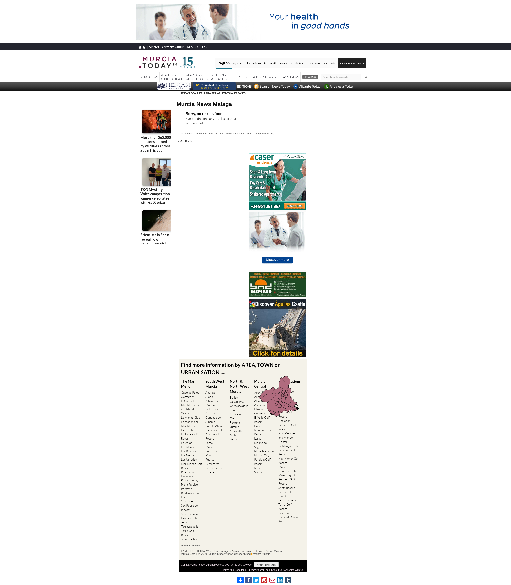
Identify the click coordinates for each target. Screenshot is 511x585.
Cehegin (235, 414)
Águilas (237, 63)
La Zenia (283, 513)
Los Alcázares (298, 63)
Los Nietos (187, 455)
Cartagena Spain (229, 551)
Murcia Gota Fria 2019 (194, 554)
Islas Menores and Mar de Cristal (190, 409)
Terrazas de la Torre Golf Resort (189, 531)
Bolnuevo (211, 409)
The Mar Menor (187, 383)
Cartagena (187, 397)
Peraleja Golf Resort (262, 462)
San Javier (330, 63)
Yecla (233, 439)
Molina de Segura (260, 445)
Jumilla (273, 63)
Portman (186, 489)
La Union (186, 443)
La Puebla (187, 430)
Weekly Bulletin (261, 554)
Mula (233, 435)
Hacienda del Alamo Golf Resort (213, 434)
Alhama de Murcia (255, 63)
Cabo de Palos (190, 392)
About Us (277, 570)
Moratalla (236, 431)
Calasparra (237, 401)
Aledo (209, 397)
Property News (262, 77)
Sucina (258, 472)
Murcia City (261, 455)
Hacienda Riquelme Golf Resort (263, 430)
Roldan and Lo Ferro (190, 495)
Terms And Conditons (234, 570)
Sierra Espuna (214, 468)
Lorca (283, 63)
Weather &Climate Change (172, 77)
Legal (267, 570)
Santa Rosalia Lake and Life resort (189, 518)
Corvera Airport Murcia (269, 551)
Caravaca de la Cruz (239, 408)
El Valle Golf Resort (262, 420)
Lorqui (258, 438)
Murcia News (149, 77)
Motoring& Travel (218, 77)
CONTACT (154, 47)
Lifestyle (237, 77)
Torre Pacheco (190, 539)
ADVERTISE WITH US (173, 47)
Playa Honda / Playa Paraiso (189, 482)
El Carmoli (188, 401)
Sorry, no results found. (206, 113)
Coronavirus (247, 551)
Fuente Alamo (214, 426)
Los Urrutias (189, 459)
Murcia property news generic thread (230, 554)
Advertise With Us (293, 570)
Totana (209, 472)
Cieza (233, 418)
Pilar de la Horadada (187, 474)
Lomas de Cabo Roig (288, 519)
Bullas (234, 397)
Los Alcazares (189, 447)
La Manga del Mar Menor (189, 424)
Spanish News (289, 77)
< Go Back (185, 141)
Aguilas (210, 392)
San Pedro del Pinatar (190, 508)
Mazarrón (315, 63)
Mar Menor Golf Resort (191, 466)
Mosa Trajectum (264, 451)
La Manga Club (190, 417)
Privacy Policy (255, 570)
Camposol (211, 413)
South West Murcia (214, 383)
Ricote (258, 468)
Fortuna (235, 422)
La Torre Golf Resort (189, 436)
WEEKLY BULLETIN (197, 47)
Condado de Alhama (213, 420)
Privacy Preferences (266, 564)
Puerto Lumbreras (212, 462)
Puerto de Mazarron (211, 453)
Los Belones (188, 451)
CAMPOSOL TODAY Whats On (199, 551)
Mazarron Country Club (287, 469)
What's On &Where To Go (195, 77)
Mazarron (211, 447)
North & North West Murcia (239, 386)
